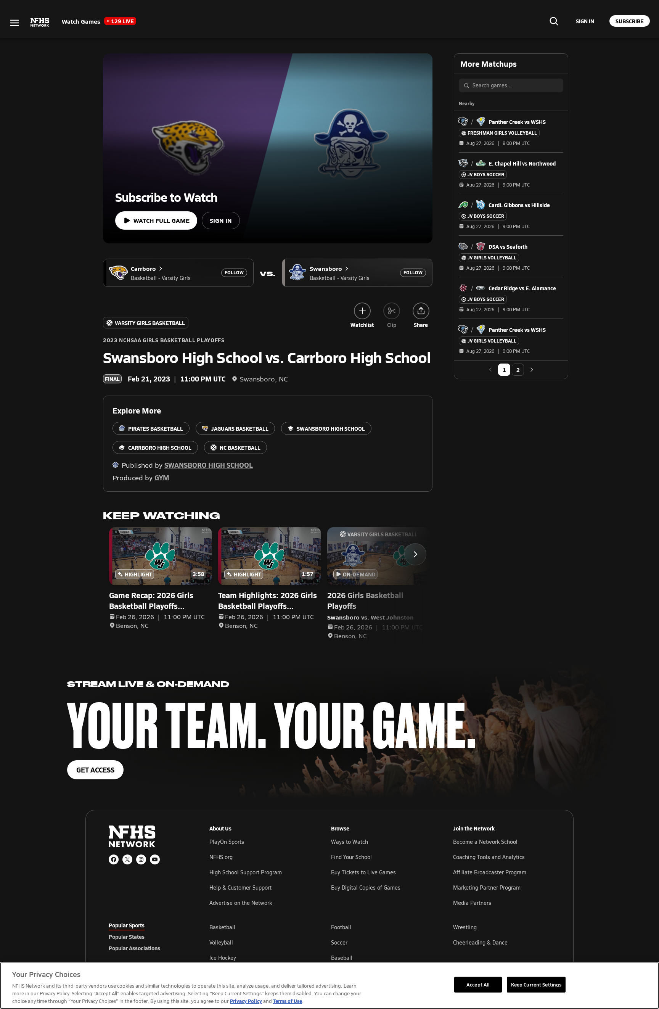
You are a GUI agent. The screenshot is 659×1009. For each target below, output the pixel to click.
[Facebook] (114, 859)
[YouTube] (155, 859)
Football (341, 927)
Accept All (477, 984)
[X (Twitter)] (127, 859)
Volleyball (221, 942)
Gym (161, 477)
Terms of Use (287, 1000)
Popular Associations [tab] (134, 948)
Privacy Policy (246, 1000)
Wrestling (465, 927)
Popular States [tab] (127, 936)
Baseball (341, 957)
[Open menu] (14, 23)
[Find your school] (554, 21)
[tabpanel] (379, 942)
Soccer (339, 942)
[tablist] (147, 936)
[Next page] (532, 370)
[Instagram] (141, 859)
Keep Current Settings (536, 984)
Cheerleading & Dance (480, 942)
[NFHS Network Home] (40, 22)
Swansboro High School (208, 465)
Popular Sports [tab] (127, 925)
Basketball (222, 927)
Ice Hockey (222, 957)
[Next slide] (415, 554)
